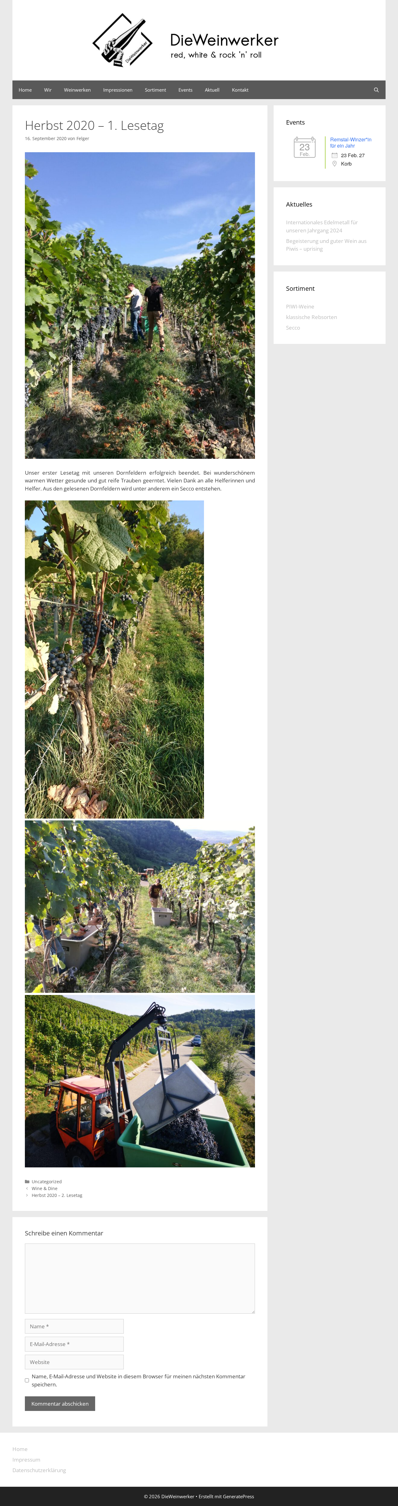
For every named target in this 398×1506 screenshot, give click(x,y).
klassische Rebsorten (311, 317)
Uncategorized (47, 1181)
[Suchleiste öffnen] (376, 89)
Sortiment (155, 90)
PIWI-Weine (300, 306)
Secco (293, 327)
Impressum (26, 1459)
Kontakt (240, 90)
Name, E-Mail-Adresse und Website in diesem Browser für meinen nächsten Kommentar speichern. (138, 1380)
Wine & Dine (45, 1188)
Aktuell (212, 90)
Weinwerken (77, 90)
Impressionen (117, 90)
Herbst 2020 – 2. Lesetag (57, 1195)
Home (25, 90)
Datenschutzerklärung (39, 1470)
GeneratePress (238, 1496)
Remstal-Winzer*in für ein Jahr (351, 142)
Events (185, 90)
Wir (48, 90)
